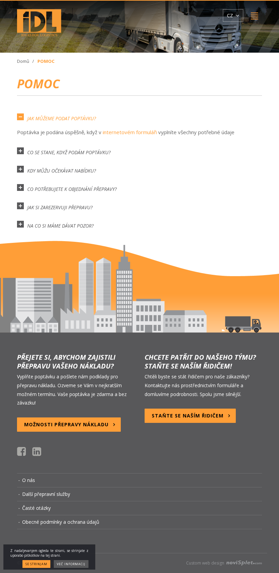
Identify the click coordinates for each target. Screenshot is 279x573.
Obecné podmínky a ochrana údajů (60, 522)
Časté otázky (36, 508)
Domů (23, 61)
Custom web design (205, 563)
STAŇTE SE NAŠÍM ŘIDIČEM (188, 415)
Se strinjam (36, 564)
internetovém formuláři (130, 132)
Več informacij (71, 564)
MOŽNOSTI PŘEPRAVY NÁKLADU (66, 424)
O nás (28, 480)
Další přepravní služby (46, 494)
